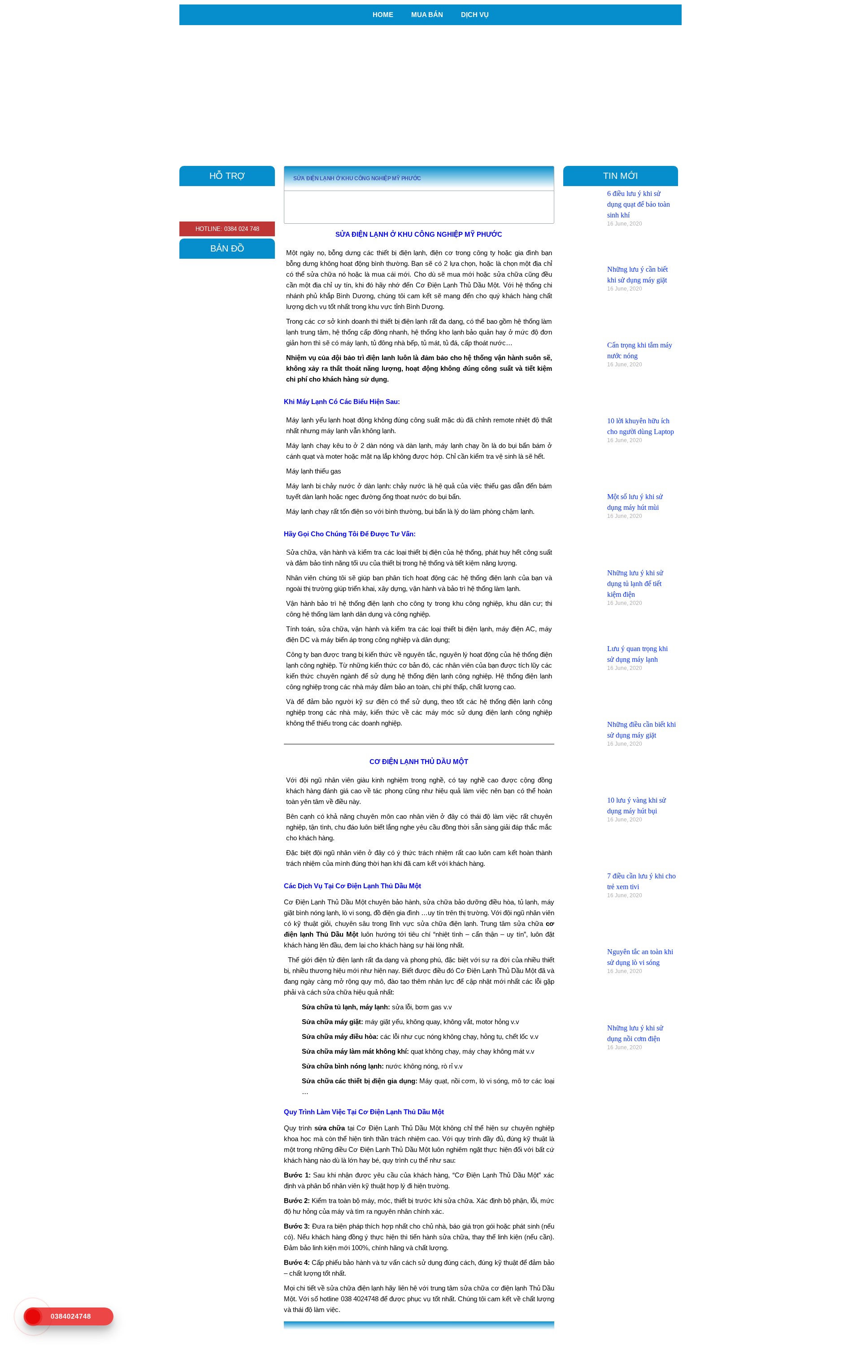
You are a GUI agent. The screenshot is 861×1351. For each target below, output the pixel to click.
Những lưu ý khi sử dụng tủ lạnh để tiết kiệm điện (635, 583)
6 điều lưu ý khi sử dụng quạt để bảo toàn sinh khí (638, 204)
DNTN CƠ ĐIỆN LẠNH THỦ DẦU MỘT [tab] (351, 1334)
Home (383, 14)
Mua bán (427, 14)
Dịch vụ (475, 14)
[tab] (430, 1334)
